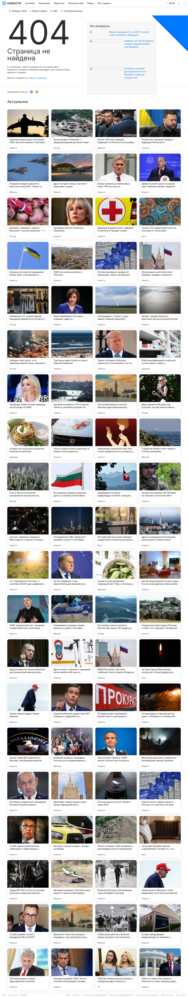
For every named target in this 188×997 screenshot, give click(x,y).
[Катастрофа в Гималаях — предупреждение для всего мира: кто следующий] (72, 130)
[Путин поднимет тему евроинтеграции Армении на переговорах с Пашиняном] (72, 571)
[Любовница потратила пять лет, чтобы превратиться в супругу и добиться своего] (116, 439)
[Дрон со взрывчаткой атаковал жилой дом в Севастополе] (160, 527)
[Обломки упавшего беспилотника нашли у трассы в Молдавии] (72, 881)
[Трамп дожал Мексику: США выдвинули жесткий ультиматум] (160, 881)
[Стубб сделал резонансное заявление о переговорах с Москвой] (28, 836)
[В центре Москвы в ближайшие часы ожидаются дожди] (116, 881)
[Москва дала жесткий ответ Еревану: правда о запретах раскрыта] (160, 262)
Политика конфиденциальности (121, 995)
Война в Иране (39, 11)
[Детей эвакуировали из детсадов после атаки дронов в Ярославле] (160, 571)
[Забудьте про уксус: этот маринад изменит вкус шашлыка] (28, 351)
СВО (55, 11)
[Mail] (4, 3)
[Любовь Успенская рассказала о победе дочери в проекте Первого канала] (116, 969)
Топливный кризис (73, 11)
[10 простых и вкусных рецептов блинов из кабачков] (28, 439)
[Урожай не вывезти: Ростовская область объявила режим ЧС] (72, 395)
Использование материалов (147, 995)
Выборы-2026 (19, 11)
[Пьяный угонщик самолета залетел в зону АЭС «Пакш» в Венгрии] (28, 174)
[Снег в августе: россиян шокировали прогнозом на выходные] (28, 483)
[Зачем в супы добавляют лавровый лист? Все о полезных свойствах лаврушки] (116, 571)
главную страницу (37, 78)
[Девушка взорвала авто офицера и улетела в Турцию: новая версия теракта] (116, 218)
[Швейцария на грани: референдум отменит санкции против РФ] (116, 483)
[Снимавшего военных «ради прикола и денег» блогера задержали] (72, 616)
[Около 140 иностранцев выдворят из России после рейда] (116, 130)
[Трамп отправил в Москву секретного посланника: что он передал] (116, 351)
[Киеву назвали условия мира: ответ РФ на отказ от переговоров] (116, 174)
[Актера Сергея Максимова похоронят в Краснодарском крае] (160, 660)
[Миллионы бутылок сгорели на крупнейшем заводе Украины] (160, 748)
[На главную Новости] (13, 3)
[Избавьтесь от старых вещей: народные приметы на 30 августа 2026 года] (28, 306)
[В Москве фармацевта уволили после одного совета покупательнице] (160, 351)
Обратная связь (167, 995)
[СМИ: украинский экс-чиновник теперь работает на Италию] (28, 616)
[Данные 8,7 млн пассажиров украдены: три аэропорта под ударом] (72, 925)
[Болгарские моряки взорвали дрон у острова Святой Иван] (72, 483)
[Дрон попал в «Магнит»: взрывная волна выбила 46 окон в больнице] (72, 660)
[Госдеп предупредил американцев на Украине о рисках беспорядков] (160, 925)
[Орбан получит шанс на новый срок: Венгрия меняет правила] (160, 174)
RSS (68, 995)
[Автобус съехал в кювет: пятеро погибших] (72, 836)
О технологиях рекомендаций (94, 995)
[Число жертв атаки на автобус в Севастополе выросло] (72, 439)
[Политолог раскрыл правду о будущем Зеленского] (160, 130)
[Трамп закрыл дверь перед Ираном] (28, 704)
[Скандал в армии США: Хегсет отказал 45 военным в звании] (72, 969)
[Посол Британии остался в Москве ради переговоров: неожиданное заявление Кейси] (116, 395)
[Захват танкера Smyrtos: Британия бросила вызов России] (160, 306)
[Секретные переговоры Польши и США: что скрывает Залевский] (160, 616)
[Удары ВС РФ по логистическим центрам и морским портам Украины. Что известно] (28, 881)
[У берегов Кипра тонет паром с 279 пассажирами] (160, 439)
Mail (4, 995)
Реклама (23, 995)
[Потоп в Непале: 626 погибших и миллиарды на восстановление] (116, 836)
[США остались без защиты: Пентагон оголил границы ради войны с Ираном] (160, 969)
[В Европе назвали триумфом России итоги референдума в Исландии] (72, 748)
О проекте (77, 995)
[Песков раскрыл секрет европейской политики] (28, 969)
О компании (13, 995)
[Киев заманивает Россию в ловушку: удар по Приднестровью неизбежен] (72, 306)
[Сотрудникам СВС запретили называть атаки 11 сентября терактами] (72, 527)
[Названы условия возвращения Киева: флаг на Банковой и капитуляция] (28, 262)
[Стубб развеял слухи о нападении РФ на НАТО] (28, 925)
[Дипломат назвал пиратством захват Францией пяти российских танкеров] (72, 792)
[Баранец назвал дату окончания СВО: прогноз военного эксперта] (28, 130)
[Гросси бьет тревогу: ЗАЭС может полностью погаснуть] (116, 748)
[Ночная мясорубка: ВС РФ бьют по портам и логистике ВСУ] (160, 483)
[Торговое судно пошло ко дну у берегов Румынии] (72, 351)
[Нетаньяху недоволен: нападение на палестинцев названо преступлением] (28, 792)
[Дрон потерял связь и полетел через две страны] (72, 174)
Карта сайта (181, 995)
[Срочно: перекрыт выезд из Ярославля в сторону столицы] (28, 527)
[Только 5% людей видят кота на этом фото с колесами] (160, 218)
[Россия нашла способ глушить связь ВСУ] (116, 792)
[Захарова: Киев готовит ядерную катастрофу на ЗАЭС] (28, 395)
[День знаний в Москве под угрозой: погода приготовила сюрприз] (160, 395)
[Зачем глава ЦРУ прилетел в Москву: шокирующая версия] (28, 748)
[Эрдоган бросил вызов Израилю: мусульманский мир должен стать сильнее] (28, 660)
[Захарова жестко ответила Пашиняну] (72, 218)
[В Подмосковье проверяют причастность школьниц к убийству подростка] (116, 704)
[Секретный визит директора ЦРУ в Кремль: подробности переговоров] (72, 704)
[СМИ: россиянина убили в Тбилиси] (72, 262)
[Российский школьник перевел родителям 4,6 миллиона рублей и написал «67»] (116, 527)
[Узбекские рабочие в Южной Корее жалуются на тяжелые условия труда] (116, 925)
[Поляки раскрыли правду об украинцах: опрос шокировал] (116, 262)
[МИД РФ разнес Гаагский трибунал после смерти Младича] (116, 660)
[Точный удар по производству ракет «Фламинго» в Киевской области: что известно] (160, 704)
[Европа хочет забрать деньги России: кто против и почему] (160, 792)
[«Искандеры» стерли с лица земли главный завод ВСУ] (116, 306)
